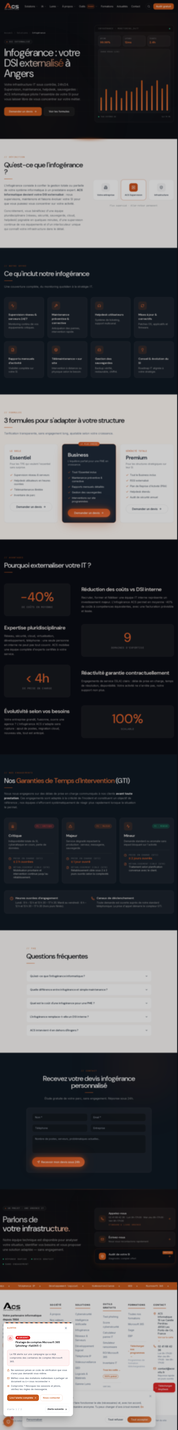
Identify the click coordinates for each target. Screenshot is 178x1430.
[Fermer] (65, 1328)
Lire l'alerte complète (21, 1397)
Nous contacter (51, 1397)
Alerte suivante (55, 1409)
